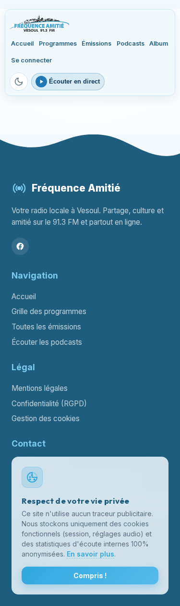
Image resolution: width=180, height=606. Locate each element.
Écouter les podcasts (47, 342)
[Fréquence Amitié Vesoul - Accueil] (39, 23)
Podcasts (130, 43)
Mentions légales (40, 388)
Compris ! (90, 575)
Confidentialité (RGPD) (49, 403)
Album (158, 43)
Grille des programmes (49, 311)
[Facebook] (20, 246)
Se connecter (31, 60)
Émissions (96, 43)
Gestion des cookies (46, 418)
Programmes (58, 43)
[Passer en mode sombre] (19, 82)
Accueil (22, 43)
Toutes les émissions (46, 326)
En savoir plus (90, 554)
